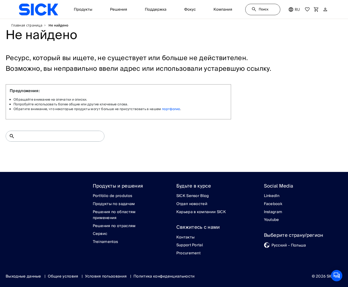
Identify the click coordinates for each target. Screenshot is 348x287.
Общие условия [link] (63, 276)
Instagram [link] (273, 212)
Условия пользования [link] (106, 276)
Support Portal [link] (189, 245)
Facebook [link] (273, 204)
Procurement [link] (188, 253)
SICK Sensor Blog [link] (192, 196)
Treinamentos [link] (105, 242)
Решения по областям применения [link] (114, 215)
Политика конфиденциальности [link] (164, 276)
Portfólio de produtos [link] (112, 196)
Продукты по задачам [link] (114, 204)
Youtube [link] (271, 220)
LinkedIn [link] (272, 196)
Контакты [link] (185, 237)
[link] (38, 9)
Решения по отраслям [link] (114, 226)
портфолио (171, 109)
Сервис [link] (100, 234)
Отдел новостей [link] (191, 204)
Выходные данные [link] (24, 276)
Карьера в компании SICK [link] (201, 212)
